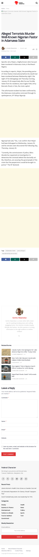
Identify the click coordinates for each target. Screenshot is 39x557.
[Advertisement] (19, 118)
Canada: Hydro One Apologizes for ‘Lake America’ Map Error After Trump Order (24, 351)
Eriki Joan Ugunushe (18, 370)
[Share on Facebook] (5, 57)
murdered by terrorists (9, 253)
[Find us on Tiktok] (21, 479)
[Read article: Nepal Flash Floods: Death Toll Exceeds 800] (6, 376)
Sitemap (28, 551)
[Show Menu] (2, 3)
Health (22, 505)
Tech (21, 516)
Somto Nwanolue (12, 48)
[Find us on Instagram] (12, 479)
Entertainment (5, 510)
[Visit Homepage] (19, 3)
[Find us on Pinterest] (26, 479)
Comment (5, 398)
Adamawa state (10, 250)
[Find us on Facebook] (3, 479)
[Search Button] (37, 3)
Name (4, 421)
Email (3, 430)
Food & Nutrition (6, 516)
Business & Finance (7, 507)
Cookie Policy (19, 551)
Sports (22, 513)
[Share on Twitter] (24, 57)
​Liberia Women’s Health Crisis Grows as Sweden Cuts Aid (18, 488)
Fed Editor (16, 362)
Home (3, 8)
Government (5, 518)
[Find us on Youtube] (17, 479)
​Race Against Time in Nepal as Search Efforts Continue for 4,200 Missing (23, 367)
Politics (22, 510)
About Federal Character (15, 548)
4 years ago (23, 48)
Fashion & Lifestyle (7, 513)
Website (3, 438)
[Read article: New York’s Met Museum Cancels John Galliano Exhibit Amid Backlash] (6, 360)
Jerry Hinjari (21, 250)
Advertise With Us (6, 551)
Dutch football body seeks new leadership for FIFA (16, 497)
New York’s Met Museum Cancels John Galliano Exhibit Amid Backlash (24, 359)
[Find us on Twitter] (8, 479)
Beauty (3, 505)
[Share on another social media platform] (33, 57)
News (7, 8)
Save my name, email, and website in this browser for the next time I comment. (19, 447)
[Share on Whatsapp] (15, 57)
